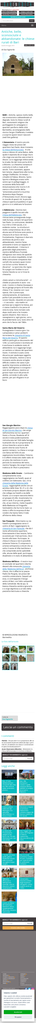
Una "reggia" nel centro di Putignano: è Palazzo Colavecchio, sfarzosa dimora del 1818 (27, 835)
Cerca (31, 21)
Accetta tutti (18, 1012)
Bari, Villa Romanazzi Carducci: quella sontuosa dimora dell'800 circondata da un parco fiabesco (26, 786)
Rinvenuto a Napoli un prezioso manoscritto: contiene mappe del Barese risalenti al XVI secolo (27, 811)
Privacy (22, 983)
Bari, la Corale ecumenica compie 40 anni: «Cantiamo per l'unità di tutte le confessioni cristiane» (26, 859)
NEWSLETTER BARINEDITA (15, 755)
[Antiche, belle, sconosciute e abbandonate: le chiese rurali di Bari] (18, 64)
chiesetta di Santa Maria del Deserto (16, 336)
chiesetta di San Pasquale (13, 528)
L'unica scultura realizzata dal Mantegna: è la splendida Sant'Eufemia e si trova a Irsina (8, 811)
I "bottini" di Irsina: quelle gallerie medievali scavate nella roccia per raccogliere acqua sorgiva (8, 859)
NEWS (4, 983)
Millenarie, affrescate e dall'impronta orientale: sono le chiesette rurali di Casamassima (8, 883)
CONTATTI (23, 981)
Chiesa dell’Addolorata (12, 215)
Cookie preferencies (26, 985)
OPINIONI (23, 974)
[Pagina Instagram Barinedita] (32, 989)
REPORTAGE (6, 981)
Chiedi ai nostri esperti (9, 988)
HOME (4, 974)
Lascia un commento (18, 727)
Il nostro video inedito (18, 928)
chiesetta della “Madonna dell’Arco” (16, 567)
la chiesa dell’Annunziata (13, 149)
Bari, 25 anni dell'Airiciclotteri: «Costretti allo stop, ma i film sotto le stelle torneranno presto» (9, 785)
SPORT (22, 975)
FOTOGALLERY (24, 978)
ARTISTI (5, 980)
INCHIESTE (5, 975)
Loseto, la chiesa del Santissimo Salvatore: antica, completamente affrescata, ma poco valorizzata (9, 907)
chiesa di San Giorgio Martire (17, 429)
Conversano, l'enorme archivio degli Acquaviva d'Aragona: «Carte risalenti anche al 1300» (26, 883)
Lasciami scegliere (10, 1007)
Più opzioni (18, 1017)
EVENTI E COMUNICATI (9, 978)
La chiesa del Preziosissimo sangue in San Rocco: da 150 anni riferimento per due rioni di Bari (9, 835)
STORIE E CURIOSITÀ (8, 977)
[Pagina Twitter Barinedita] (29, 989)
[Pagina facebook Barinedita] (26, 989)
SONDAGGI (23, 980)
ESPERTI (22, 977)
